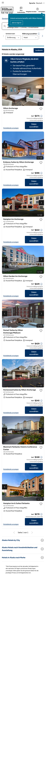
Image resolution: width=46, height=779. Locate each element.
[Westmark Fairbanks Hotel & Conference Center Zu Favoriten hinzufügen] (41, 447)
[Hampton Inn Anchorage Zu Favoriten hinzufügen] (41, 220)
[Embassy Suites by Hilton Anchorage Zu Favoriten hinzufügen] (41, 163)
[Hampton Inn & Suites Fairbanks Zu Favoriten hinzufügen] (41, 504)
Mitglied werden (31, 11)
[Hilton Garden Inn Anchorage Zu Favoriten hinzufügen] (41, 277)
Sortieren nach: (10, 34)
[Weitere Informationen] (41, 116)
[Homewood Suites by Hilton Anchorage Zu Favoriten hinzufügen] (41, 390)
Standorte (5, 19)
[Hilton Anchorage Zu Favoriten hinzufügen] (41, 109)
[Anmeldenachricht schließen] (43, 15)
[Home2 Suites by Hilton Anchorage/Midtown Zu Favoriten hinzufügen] (41, 331)
